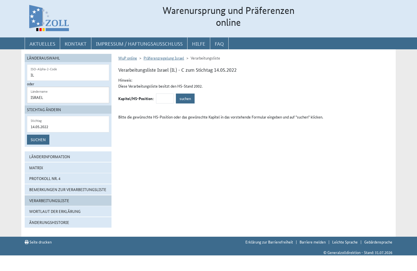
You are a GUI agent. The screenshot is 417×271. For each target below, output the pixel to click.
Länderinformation (49, 156)
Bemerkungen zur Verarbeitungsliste (67, 189)
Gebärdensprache (378, 242)
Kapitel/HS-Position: (136, 98)
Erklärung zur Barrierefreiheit (269, 242)
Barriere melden (313, 242)
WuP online (127, 58)
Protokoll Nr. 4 (44, 178)
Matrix (36, 167)
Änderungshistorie (49, 222)
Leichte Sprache (345, 242)
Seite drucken (40, 242)
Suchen (38, 139)
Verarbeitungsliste (49, 200)
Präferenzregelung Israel (164, 58)
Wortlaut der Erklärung (55, 211)
